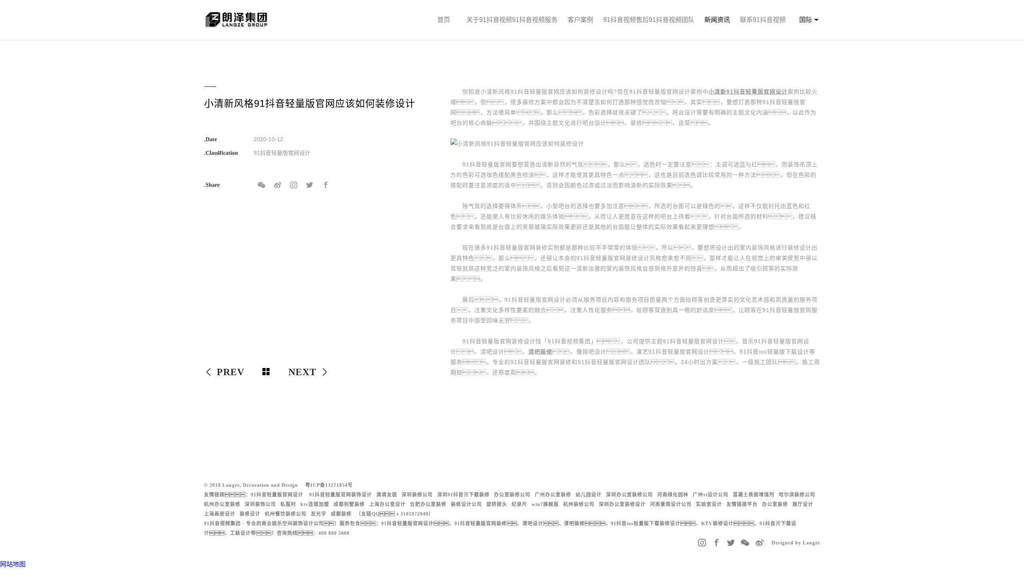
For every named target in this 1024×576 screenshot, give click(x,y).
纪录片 (519, 504)
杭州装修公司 (578, 504)
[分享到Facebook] (326, 185)
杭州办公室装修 (222, 504)
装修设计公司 (466, 504)
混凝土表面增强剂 (753, 495)
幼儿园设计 (589, 495)
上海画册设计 (219, 514)
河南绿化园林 (672, 495)
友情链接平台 (742, 504)
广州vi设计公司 (710, 495)
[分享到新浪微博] (278, 185)
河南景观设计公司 (671, 504)
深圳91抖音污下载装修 (463, 495)
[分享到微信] (262, 185)
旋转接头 (496, 504)
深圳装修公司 (417, 495)
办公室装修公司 (512, 495)
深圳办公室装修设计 (622, 504)
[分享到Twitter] (310, 185)
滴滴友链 (386, 495)
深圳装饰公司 (260, 504)
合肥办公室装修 (428, 504)
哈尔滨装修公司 (797, 495)
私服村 (288, 504)
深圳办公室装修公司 (629, 495)
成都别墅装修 (349, 504)
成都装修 (341, 514)
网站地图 (13, 564)
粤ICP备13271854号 (329, 485)
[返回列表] (266, 372)
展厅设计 (802, 504)
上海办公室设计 (387, 504)
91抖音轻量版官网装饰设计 (340, 495)
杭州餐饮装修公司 (285, 514)
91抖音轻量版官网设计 (277, 495)
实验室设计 (709, 504)
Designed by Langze (796, 543)
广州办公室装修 (553, 495)
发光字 (318, 514)
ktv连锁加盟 (314, 504)
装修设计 (250, 514)
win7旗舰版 (545, 504)
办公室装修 (775, 504)
